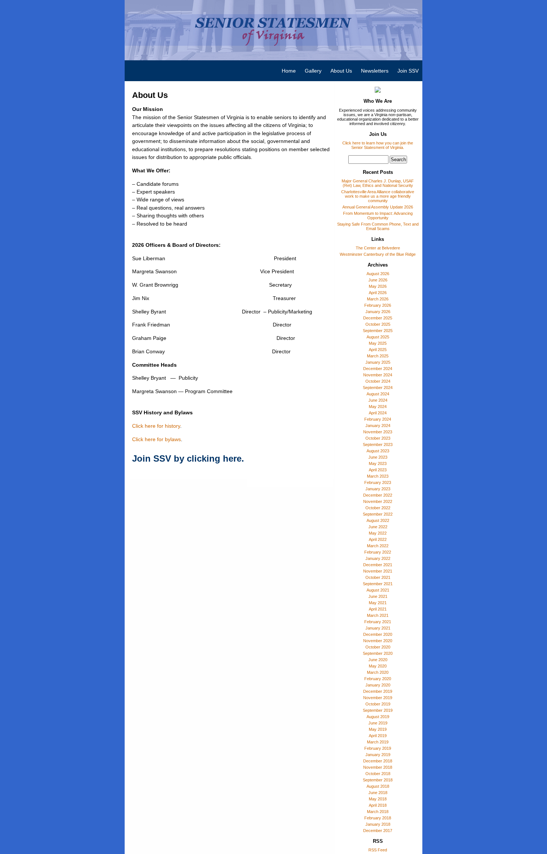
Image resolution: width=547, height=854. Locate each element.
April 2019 (378, 735)
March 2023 (377, 476)
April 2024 (378, 413)
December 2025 (377, 318)
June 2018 (377, 792)
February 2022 (377, 552)
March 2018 (377, 811)
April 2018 (378, 805)
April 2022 (378, 539)
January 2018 (377, 824)
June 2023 (377, 457)
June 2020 (377, 659)
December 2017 (377, 830)
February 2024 (377, 419)
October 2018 (377, 773)
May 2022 (378, 533)
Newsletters (374, 71)
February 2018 (377, 818)
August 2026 (378, 273)
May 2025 (378, 343)
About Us (341, 71)
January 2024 (377, 425)
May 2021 (378, 602)
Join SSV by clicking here (186, 458)
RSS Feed (377, 850)
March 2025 (377, 356)
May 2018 (378, 799)
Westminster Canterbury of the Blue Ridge (378, 254)
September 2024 (378, 387)
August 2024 (378, 394)
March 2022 (377, 546)
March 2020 (377, 672)
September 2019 (378, 710)
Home (289, 71)
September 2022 (378, 514)
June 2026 (377, 280)
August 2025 (378, 337)
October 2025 (377, 324)
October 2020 (377, 647)
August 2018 (378, 786)
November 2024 (377, 375)
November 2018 (377, 767)
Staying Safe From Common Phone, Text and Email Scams (378, 226)
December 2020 (377, 634)
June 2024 (377, 400)
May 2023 (378, 463)
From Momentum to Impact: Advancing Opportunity (378, 215)
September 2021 (378, 583)
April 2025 (378, 349)
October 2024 (377, 381)
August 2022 (378, 520)
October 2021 (377, 577)
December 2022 (377, 495)
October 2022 (377, 508)
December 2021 (377, 565)
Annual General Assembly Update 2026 (377, 207)
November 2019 (377, 697)
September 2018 (378, 780)
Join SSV (408, 71)
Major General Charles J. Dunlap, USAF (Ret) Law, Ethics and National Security (378, 183)
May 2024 (378, 406)
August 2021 (378, 590)
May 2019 (378, 729)
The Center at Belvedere (378, 248)
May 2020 (378, 666)
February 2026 (377, 305)
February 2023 (377, 482)
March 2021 (377, 615)
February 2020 (377, 678)
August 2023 (378, 451)
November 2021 (377, 571)
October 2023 (377, 438)
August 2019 (378, 716)
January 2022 (377, 558)
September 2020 (378, 653)
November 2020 (377, 640)
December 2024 (377, 368)
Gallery (313, 71)
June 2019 (377, 723)
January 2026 (377, 311)
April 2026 (378, 292)
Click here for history (156, 426)
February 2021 (377, 621)
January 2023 (377, 489)
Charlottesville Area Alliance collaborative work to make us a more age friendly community (377, 196)
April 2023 (378, 470)
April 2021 (378, 609)
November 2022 (377, 501)
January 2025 (377, 362)
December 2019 (377, 691)
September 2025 (378, 330)
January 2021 (377, 628)
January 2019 (377, 754)
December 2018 (377, 761)
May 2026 (378, 286)
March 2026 (377, 299)
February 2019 (377, 748)
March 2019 (377, 742)
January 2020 (377, 685)
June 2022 (377, 527)
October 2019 (377, 704)
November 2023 (377, 432)
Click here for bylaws (156, 439)
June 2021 (377, 596)
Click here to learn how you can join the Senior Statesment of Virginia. (377, 145)
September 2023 (378, 444)
